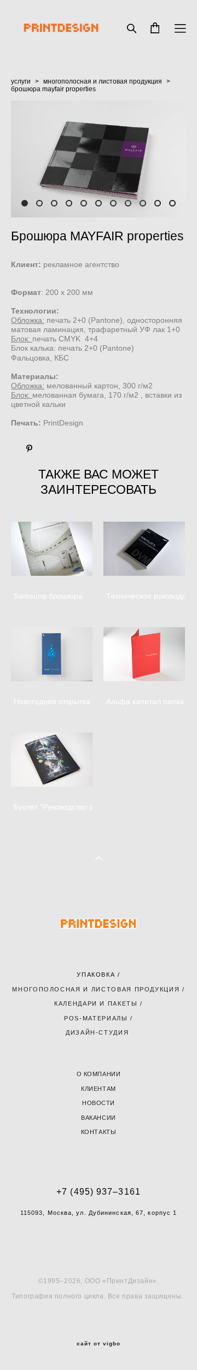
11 (172, 203)
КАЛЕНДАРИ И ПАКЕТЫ (96, 1003)
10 (157, 203)
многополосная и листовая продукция (102, 81)
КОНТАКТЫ (98, 1132)
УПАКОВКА (96, 974)
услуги (21, 81)
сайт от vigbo (98, 1344)
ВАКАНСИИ (98, 1117)
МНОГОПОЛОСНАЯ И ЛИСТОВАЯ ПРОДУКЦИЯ (95, 989)
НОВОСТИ (98, 1103)
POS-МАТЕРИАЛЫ (96, 1018)
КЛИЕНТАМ (98, 1088)
